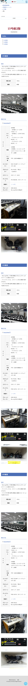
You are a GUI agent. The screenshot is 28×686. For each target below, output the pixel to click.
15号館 (4, 9)
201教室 (6, 40)
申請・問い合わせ (12, 679)
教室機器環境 (6, 5)
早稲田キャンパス (7, 7)
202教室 (6, 42)
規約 (18, 679)
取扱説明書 (6, 123)
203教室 (6, 44)
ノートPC (13, 184)
